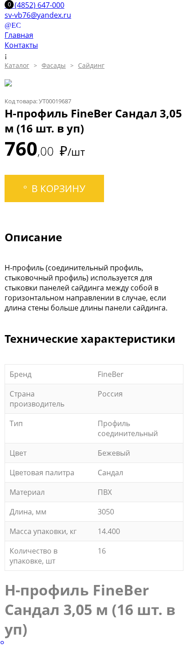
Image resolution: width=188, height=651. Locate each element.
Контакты (21, 45)
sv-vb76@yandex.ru (38, 15)
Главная (19, 35)
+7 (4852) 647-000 (34, 5)
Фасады (54, 65)
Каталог (17, 65)
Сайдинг (91, 65)
